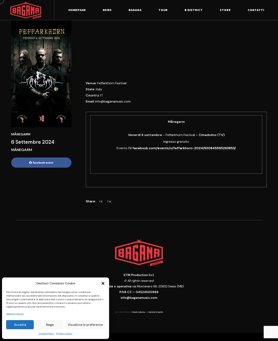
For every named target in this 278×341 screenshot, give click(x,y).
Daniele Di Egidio (156, 312)
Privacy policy (64, 333)
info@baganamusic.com (113, 101)
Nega (50, 325)
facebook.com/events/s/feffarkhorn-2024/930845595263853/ (184, 148)
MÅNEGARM (20, 134)
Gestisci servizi (15, 313)
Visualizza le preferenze (85, 325)
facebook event (43, 162)
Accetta (20, 325)
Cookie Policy (46, 333)
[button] (103, 283)
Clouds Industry (138, 312)
